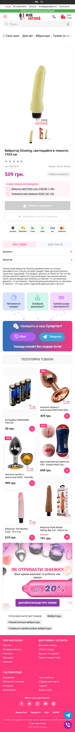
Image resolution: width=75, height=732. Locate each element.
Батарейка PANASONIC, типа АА (17, 421)
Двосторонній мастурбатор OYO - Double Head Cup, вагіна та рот (54, 463)
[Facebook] (21, 704)
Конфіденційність (48, 7)
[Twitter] (29, 704)
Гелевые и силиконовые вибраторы (30, 628)
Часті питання (46, 677)
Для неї (27, 36)
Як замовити (19, 7)
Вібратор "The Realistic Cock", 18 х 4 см (16, 530)
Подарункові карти (49, 681)
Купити (32, 429)
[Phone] (55, 17)
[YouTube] (45, 704)
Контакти (64, 7)
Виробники (8, 677)
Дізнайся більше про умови (37, 602)
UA (36, 2)
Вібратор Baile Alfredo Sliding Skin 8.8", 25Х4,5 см (54, 529)
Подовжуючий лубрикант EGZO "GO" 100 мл (33, 194)
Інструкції (8, 685)
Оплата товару (46, 649)
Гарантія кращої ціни (49, 657)
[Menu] (5, 17)
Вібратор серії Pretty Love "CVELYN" (33, 189)
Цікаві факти (9, 689)
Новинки (7, 661)
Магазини (8, 657)
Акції (8, 7)
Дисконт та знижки (49, 653)
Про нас (7, 645)
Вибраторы (54, 616)
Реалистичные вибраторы (24, 622)
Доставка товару (48, 645)
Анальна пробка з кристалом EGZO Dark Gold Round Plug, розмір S (54, 409)
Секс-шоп (12, 36)
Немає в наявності (40, 205)
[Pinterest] (53, 704)
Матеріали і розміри (13, 681)
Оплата (32, 7)
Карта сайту (45, 689)
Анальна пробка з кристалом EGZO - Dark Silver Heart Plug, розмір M (20, 476)
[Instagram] (37, 704)
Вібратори (43, 36)
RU (41, 2)
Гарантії (43, 685)
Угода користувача (37, 723)
